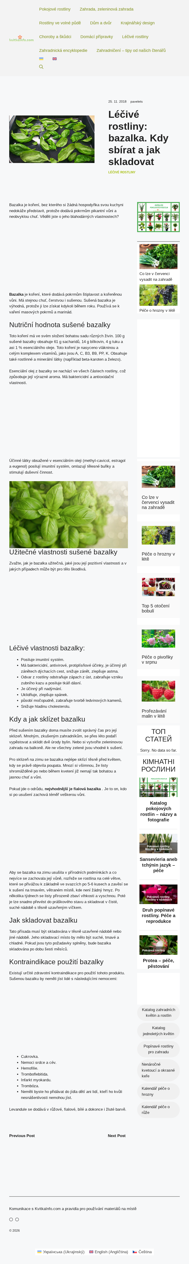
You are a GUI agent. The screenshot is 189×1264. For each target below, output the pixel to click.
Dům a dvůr (101, 23)
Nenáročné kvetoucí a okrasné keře (158, 1070)
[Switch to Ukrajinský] (41, 58)
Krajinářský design (138, 23)
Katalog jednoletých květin (158, 1031)
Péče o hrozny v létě (157, 310)
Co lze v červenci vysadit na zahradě (158, 502)
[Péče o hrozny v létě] (158, 296)
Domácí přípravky (96, 36)
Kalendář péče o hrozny (156, 1091)
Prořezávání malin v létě (154, 713)
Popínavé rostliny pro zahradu (159, 1049)
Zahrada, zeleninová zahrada (106, 9)
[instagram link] (11, 1219)
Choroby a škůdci (55, 36)
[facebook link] (17, 1219)
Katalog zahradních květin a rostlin (158, 1013)
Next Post (117, 1136)
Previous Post (22, 1136)
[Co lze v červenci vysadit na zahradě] (158, 257)
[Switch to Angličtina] (54, 58)
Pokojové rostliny (55, 9)
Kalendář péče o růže (156, 1110)
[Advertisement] (68, 257)
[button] (41, 67)
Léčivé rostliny (135, 36)
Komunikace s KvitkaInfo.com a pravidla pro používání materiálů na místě (72, 1209)
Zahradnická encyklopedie (63, 50)
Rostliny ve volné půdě (60, 23)
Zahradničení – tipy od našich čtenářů (131, 50)
